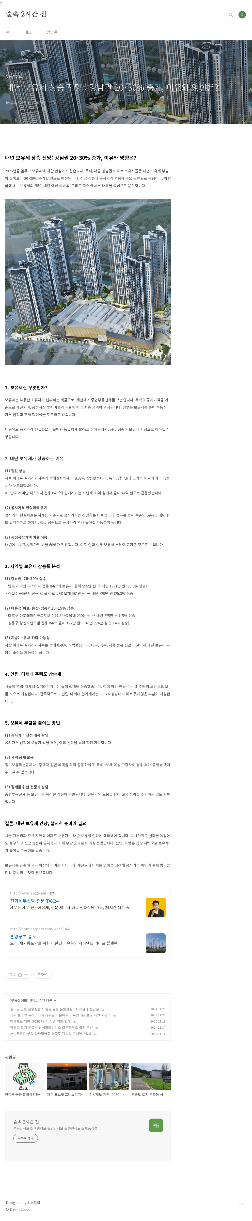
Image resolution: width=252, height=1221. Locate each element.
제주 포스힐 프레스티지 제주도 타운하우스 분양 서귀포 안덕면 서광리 (60, 1015)
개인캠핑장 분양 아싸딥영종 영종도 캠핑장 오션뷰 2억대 (51, 1033)
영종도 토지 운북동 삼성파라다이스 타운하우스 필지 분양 (51, 1027)
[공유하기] (20, 974)
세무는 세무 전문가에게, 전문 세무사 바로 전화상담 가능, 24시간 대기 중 (70, 907)
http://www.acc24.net (28, 893)
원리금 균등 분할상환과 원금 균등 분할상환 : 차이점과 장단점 (54, 1009)
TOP (242, 1204)
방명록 (52, 32)
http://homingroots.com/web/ (36, 929)
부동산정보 (19, 1000)
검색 (231, 14)
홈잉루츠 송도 (23, 936)
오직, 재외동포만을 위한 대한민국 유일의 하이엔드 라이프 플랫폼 (64, 943)
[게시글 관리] (26, 974)
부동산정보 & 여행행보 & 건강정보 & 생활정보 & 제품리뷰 (55, 1128)
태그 (28, 32)
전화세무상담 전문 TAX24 (34, 901)
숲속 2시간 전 (26, 14)
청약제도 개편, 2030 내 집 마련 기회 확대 (40, 1021)
